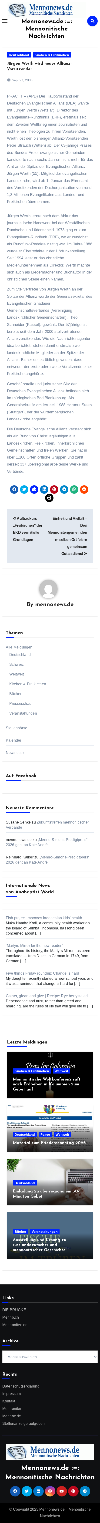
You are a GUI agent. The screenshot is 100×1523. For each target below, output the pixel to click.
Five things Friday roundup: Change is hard (42, 973)
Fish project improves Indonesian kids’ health (44, 918)
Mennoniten (12, 1409)
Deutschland (19, 55)
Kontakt (8, 1401)
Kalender (13, 740)
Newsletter (15, 753)
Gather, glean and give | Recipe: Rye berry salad (47, 996)
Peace (45, 1134)
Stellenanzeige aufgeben (23, 1423)
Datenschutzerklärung (21, 1386)
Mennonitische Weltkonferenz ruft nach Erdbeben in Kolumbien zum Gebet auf (47, 1084)
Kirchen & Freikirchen (52, 55)
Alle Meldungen (19, 647)
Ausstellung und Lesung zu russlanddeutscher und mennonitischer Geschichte (39, 1245)
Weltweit (16, 674)
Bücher (15, 694)
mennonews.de (54, 605)
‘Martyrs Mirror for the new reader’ (34, 946)
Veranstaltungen (23, 713)
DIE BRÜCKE (14, 1310)
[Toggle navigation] (4, 21)
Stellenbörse (16, 728)
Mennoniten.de (15, 1325)
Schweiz (16, 664)
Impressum (11, 1394)
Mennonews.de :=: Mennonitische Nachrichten (46, 29)
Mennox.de (11, 1416)
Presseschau (20, 704)
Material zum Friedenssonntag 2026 (49, 1143)
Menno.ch (10, 1317)
